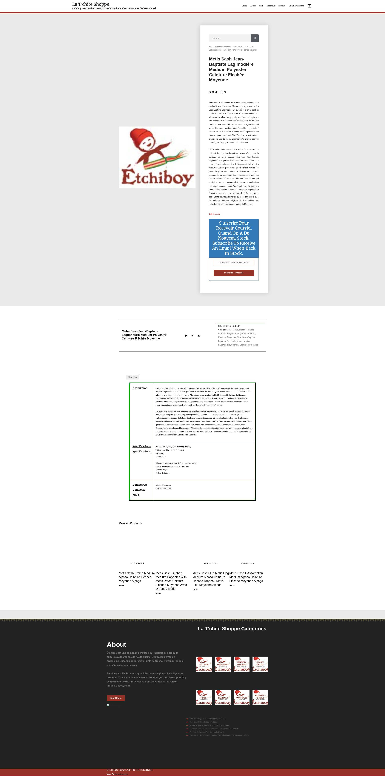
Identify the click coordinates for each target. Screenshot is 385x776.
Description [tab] (132, 377)
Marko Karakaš (121, 774)
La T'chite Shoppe (90, 4)
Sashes (234, 345)
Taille (233, 341)
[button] (185, 335)
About (253, 6)
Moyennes (242, 333)
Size (239, 337)
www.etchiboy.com (163, 485)
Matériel (243, 330)
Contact (281, 6)
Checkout (270, 6)
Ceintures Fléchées (223, 47)
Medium (222, 337)
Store (244, 6)
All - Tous (233, 330)
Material (222, 333)
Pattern (251, 333)
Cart (261, 6)
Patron (251, 330)
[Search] (255, 38)
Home (211, 47)
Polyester (231, 333)
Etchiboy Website (296, 6)
